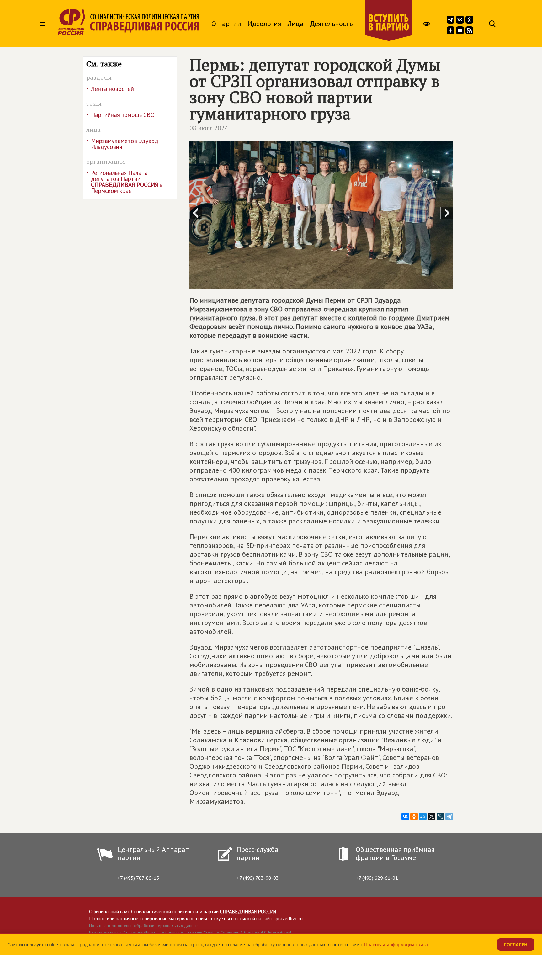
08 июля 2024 (208, 128)
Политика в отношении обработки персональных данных (144, 925)
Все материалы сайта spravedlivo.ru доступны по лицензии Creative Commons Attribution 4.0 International (190, 933)
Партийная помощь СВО (123, 115)
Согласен (516, 944)
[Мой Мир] (423, 816)
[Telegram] (449, 816)
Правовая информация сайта (396, 944)
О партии (226, 23)
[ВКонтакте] (405, 816)
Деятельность (331, 23)
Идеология (264, 23)
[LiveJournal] (440, 816)
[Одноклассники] (414, 816)
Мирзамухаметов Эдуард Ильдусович (124, 144)
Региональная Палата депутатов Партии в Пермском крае (126, 181)
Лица (295, 23)
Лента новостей (112, 89)
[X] (431, 816)
